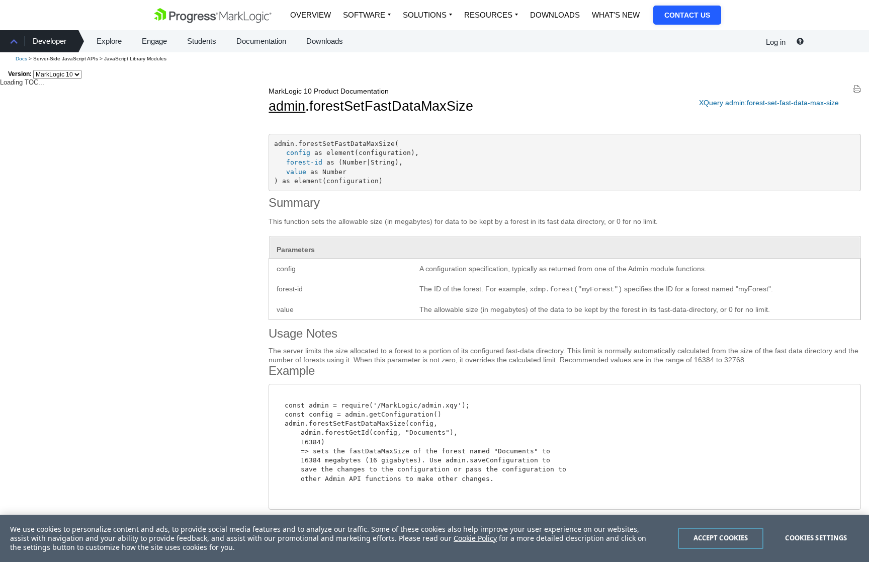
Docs (21, 58)
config (298, 152)
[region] (434, 538)
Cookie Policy (475, 538)
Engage (154, 41)
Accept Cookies (720, 537)
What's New (616, 15)
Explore (109, 41)
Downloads (555, 15)
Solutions (425, 15)
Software (364, 15)
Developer (49, 41)
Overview (310, 15)
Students (201, 41)
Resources (488, 15)
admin (287, 106)
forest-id (304, 162)
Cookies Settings (816, 537)
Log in (776, 42)
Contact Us (687, 15)
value (296, 172)
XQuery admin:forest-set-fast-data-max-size (769, 103)
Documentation (261, 41)
